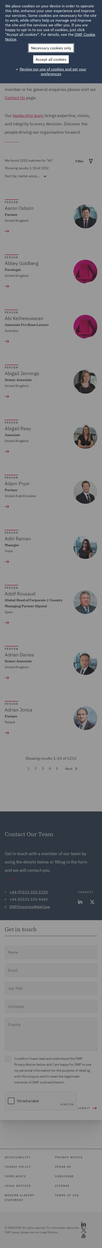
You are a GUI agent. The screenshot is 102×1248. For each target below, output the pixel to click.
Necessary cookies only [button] (51, 48)
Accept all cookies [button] (51, 59)
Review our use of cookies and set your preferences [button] (53, 71)
